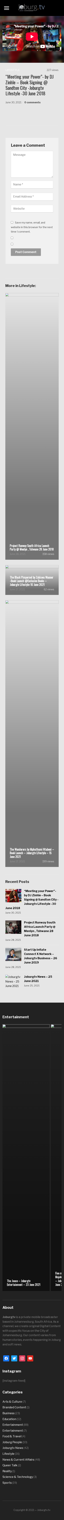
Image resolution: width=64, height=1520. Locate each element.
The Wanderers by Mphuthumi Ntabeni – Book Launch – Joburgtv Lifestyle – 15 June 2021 (32, 853)
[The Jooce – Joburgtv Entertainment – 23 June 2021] (26, 1157)
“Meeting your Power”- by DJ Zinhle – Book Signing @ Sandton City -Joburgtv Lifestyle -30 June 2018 (31, 899)
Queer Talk (9, 1465)
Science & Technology (17, 1477)
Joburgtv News (12, 1448)
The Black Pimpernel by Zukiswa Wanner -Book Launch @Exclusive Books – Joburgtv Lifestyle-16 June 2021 (31, 581)
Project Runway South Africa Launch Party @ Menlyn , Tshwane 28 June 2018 (32, 547)
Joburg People (12, 1442)
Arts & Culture (12, 1401)
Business (8, 1413)
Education (9, 1419)
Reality (7, 1471)
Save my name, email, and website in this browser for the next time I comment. (32, 227)
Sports (7, 1482)
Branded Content (14, 1407)
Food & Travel (11, 1436)
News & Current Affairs (18, 1459)
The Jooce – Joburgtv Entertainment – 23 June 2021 (23, 1283)
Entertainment (12, 1424)
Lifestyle (13, 69)
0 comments (32, 102)
